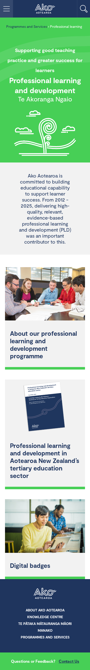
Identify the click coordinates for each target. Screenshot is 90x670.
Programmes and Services (26, 26)
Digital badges (30, 565)
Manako (45, 630)
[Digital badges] (45, 526)
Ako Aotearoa (45, 594)
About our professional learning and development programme (43, 344)
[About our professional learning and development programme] (45, 294)
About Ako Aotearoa (45, 610)
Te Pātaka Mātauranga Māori (45, 623)
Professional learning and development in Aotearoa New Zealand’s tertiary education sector (44, 460)
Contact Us (69, 661)
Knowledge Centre (45, 617)
